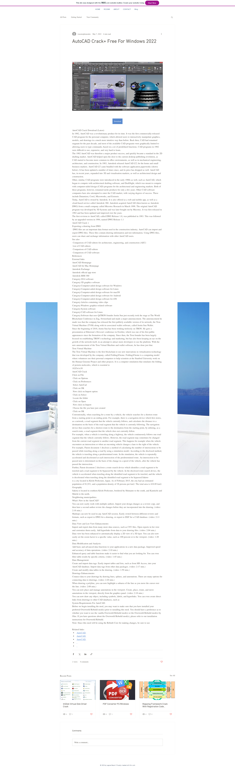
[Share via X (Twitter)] (79, 654)
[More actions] (161, 33)
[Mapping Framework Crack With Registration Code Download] (157, 690)
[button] (172, 17)
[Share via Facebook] (73, 654)
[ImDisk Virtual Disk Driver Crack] (77, 690)
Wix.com (133, 765)
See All (172, 675)
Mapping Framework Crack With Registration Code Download (155, 705)
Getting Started (76, 17)
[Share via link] (91, 654)
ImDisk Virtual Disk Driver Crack (75, 705)
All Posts (63, 17)
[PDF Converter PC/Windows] (117, 690)
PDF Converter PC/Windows (116, 704)
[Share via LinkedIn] (85, 654)
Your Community (93, 17)
